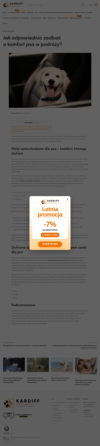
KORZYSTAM (50, 244)
